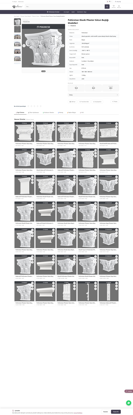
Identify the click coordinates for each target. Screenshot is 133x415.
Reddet (105, 411)
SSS (82, 112)
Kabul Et (116, 411)
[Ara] (107, 6)
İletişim (15, 1)
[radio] (28, 106)
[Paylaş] (32, 129)
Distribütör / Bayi (81, 12)
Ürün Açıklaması (34, 112)
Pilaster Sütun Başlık (26, 16)
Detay (71, 95)
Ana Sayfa (66, 12)
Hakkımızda (21, 1)
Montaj (61, 112)
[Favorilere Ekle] (32, 123)
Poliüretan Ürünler (54, 12)
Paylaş (115, 101)
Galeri (73, 12)
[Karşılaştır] (32, 126)
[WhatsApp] (128, 402)
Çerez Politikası (78, 413)
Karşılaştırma (98, 101)
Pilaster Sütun (35, 16)
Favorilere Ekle (85, 101)
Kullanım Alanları (49, 112)
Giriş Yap (119, 1)
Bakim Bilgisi (72, 112)
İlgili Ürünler (20, 112)
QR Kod (73, 101)
